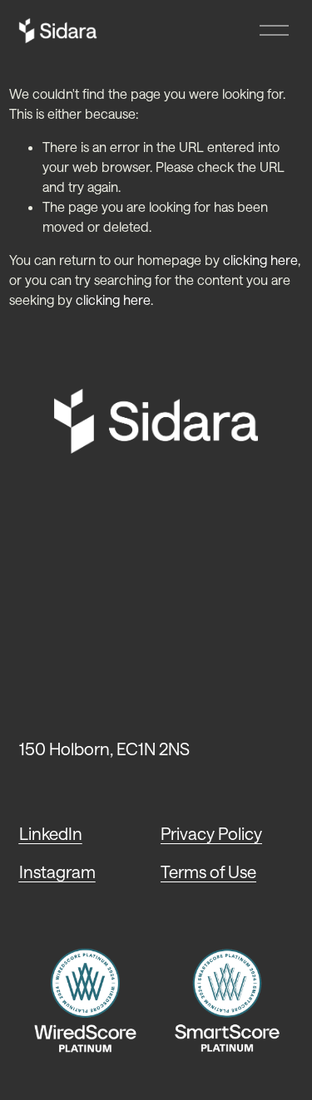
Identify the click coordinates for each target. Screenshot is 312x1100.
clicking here (260, 260)
